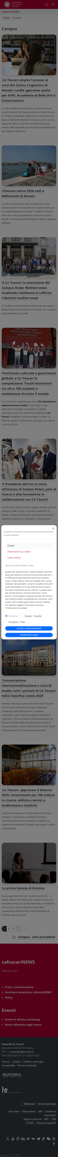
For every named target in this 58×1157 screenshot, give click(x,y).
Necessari (13, 616)
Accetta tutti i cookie (29, 635)
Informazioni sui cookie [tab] (19, 551)
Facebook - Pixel (17, 622)
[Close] (53, 528)
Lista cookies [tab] (13, 557)
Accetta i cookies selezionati (29, 628)
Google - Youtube (33, 616)
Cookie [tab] (10, 545)
